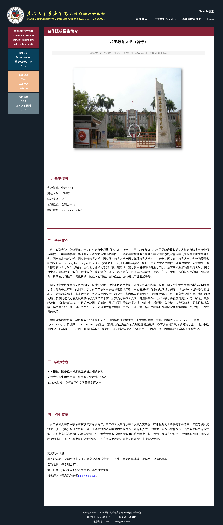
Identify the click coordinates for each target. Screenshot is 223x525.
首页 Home (142, 19)
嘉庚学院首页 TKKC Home (198, 19)
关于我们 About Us (165, 19)
